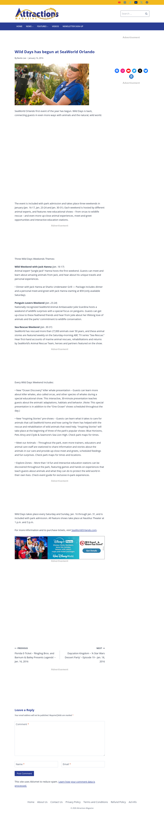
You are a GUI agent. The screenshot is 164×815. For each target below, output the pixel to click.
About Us (42, 802)
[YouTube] (119, 2)
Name (20, 764)
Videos (55, 26)
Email (67, 764)
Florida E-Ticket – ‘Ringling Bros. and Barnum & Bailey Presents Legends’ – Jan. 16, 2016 (35, 655)
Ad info (133, 802)
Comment (22, 724)
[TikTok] (130, 2)
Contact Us (56, 802)
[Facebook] (147, 2)
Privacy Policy (73, 802)
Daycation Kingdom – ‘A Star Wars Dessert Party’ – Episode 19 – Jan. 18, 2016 (85, 655)
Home (19, 26)
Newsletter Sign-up (73, 26)
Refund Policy (118, 802)
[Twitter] (141, 2)
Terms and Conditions (95, 802)
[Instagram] (124, 2)
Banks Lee (21, 58)
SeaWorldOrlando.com (84, 530)
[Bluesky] (136, 2)
